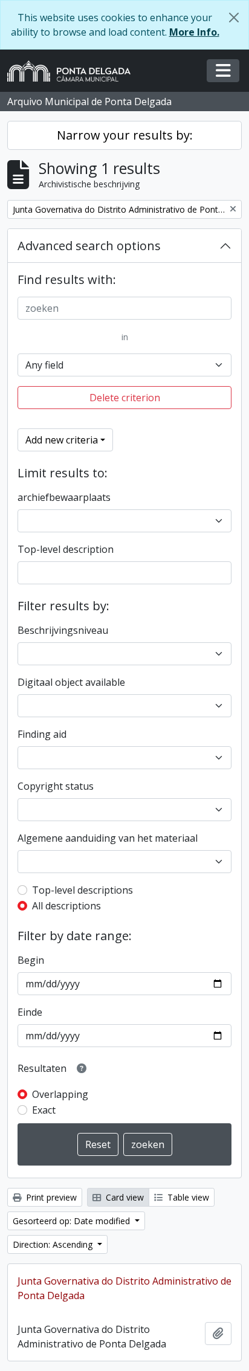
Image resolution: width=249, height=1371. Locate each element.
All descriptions (66, 905)
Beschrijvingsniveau (63, 630)
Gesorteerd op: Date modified (72, 1221)
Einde (30, 1012)
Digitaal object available (71, 682)
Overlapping (60, 1094)
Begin (31, 960)
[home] (73, 71)
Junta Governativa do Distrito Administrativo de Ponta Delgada (124, 1288)
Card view (123, 1197)
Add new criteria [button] (61, 440)
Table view (187, 1197)
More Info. (194, 32)
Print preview (50, 1197)
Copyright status (56, 786)
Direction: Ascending (54, 1244)
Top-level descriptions (82, 890)
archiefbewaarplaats (64, 497)
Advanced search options (89, 245)
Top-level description (66, 549)
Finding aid (42, 734)
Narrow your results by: (125, 135)
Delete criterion (124, 397)
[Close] (233, 17)
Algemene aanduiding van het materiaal (108, 838)
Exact (44, 1110)
